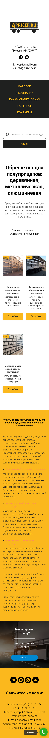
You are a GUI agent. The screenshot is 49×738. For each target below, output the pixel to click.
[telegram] (21, 58)
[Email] (35, 680)
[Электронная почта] (27, 58)
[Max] (21, 680)
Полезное (24, 106)
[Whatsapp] (28, 680)
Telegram (24, 657)
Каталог (24, 86)
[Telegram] (13, 680)
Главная (15, 230)
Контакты (24, 112)
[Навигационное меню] (5, 4)
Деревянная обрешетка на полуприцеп (25, 469)
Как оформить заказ (24, 99)
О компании (24, 93)
